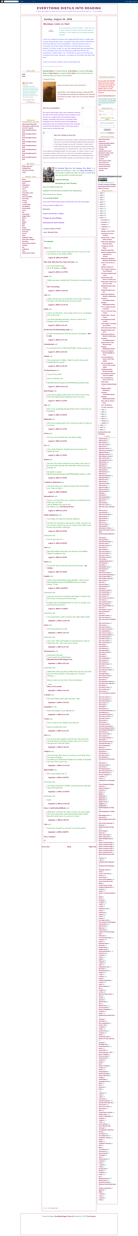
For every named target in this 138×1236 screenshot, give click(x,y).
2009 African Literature (105, 450)
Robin (46, 309)
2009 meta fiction (104, 483)
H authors (101, 955)
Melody (24, 222)
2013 (101, 208)
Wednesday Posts (104, 1178)
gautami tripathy (29, 83)
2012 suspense (103, 660)
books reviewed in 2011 (105, 852)
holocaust (101, 961)
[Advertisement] (71, 30)
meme (100, 996)
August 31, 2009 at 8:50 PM (57, 543)
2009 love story (103, 479)
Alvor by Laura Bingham (51, 108)
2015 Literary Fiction (105, 749)
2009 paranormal (104, 491)
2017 (101, 199)
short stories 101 (104, 162)
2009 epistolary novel (105, 460)
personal (101, 1042)
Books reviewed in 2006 (105, 842)
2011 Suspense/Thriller (105, 635)
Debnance (25, 195)
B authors (101, 790)
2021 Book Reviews (104, 772)
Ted (23, 247)
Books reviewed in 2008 (105, 846)
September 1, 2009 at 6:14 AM (58, 731)
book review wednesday (106, 823)
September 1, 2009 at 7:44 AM (58, 747)
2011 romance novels (105, 633)
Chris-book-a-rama (27, 193)
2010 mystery (103, 580)
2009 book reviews (104, 454)
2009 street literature (105, 514)
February (104, 421)
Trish (23, 251)
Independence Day (104, 967)
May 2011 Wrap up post (105, 994)
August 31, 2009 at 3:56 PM (57, 415)
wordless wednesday (105, 1188)
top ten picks (102, 1151)
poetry (100, 1048)
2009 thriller (102, 520)
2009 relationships (104, 497)
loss (100, 988)
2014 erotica (102, 704)
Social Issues (102, 1108)
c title (100, 860)
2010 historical (103, 569)
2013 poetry (102, 679)
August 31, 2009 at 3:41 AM (57, 325)
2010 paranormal (104, 586)
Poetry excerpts (103, 1056)
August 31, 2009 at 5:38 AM (57, 366)
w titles (101, 1174)
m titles (101, 992)
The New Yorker (103, 168)
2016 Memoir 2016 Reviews (107, 759)
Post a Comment (49, 836)
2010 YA (101, 613)
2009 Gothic (102, 466)
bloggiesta (102, 804)
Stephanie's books (27, 237)
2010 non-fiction (103, 584)
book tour (101, 825)
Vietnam (101, 1170)
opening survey (103, 1031)
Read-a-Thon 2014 (104, 1075)
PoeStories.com (103, 157)
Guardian (101, 149)
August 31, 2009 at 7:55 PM (57, 478)
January (103, 423)
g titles (101, 941)
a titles (101, 778)
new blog (101, 1019)
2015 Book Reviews (104, 743)
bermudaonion (49, 344)
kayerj (46, 561)
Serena (24, 233)
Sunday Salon (103, 1114)
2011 (101, 213)
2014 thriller (102, 739)
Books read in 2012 (104, 835)
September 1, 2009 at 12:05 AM (59, 620)
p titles (101, 1035)
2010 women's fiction (105, 609)
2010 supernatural (104, 604)
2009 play (101, 493)
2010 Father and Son (105, 557)
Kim (23, 212)
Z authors (101, 1198)
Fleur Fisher (25, 198)
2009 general (102, 464)
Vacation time (102, 1168)
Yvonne (46, 719)
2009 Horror (102, 473)
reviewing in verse (104, 1081)
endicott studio (103, 147)
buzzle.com (102, 141)
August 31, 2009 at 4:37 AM (57, 340)
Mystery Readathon (104, 1009)
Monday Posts (103, 1005)
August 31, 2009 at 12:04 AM (58, 290)
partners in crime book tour (106, 1038)
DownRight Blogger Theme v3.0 (64, 1216)
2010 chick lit (102, 547)
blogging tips (102, 805)
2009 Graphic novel (104, 468)
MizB (23, 224)
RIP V (100, 1085)
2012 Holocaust (103, 648)
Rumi (100, 1089)
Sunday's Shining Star (105, 1116)
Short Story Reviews (28, 170)
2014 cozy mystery (104, 697)
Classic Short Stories (105, 145)
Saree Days (102, 1099)
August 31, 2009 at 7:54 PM (57, 455)
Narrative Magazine (104, 155)
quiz (100, 1064)
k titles (101, 978)
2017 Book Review (104, 769)
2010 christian (103, 549)
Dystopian (102, 901)
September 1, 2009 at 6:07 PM (58, 777)
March (103, 418)
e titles (101, 904)
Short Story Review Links (29, 124)
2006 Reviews (103, 440)
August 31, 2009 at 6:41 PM (57, 441)
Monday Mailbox (48, 71)
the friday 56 (102, 1133)
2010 (101, 215)
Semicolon (25, 231)
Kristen (46, 459)
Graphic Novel (103, 947)
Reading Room (26, 168)
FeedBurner (110, 133)
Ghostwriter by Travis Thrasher (53, 222)
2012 (101, 211)
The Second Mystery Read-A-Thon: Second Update (108, 365)
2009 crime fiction (104, 458)
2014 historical (103, 708)
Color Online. (71, 73)
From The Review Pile (105, 937)
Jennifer (47, 576)
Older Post (92, 846)
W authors (102, 1172)
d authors (101, 889)
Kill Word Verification (105, 980)
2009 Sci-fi (102, 501)
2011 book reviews (104, 615)
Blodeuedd (47, 419)
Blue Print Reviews (104, 139)
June (103, 412)
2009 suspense (103, 516)
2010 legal (102, 570)
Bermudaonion (26, 181)
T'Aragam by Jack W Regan (52, 218)
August (103, 229)
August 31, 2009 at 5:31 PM (57, 429)
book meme (102, 817)
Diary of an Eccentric (54, 686)
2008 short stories (104, 448)
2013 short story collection (106, 683)
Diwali (100, 897)
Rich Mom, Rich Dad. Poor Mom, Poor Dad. (59, 262)
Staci (45, 735)
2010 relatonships (104, 594)
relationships (102, 1079)
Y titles (101, 1196)
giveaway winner (103, 943)
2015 (101, 204)
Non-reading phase (104, 1023)
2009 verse (102, 522)
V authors (101, 1165)
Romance (101, 1087)
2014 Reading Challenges (106, 730)
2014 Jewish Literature (105, 714)
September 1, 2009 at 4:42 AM (58, 663)
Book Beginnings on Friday (106, 807)
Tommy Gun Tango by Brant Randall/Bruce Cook (107, 353)
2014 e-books (102, 703)
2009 (101, 217)
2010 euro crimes (104, 555)
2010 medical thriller (104, 576)
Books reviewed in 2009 (105, 848)
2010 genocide (103, 563)
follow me (101, 928)
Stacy (23, 235)
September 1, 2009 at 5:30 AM (58, 702)
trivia (100, 1157)
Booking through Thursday (106, 827)
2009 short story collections (107, 507)
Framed (24, 200)
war (100, 1176)
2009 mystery (103, 485)
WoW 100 (101, 1190)
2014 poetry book (104, 724)
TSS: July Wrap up (106, 405)
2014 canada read (104, 689)
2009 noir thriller (103, 487)
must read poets (103, 1007)
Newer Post (46, 846)
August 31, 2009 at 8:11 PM (57, 510)
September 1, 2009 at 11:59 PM (58, 791)
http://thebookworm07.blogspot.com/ (59, 659)
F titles (101, 916)
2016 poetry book (104, 765)
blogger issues (103, 802)
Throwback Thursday (105, 1143)
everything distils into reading (69, 8)
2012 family (102, 644)
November (104, 222)
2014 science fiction (104, 734)
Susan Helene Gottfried (28, 243)
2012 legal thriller (104, 650)
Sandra (24, 228)
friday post (102, 935)
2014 (101, 206)
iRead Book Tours (104, 970)
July (102, 409)
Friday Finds (104, 382)
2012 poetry (102, 656)
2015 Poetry (102, 751)
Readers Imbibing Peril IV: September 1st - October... (108, 254)
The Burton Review (67, 506)
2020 (101, 195)
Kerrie (24, 210)
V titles (101, 1167)
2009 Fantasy (102, 462)
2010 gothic (102, 565)
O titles (101, 1029)
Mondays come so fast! (108, 231)
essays (101, 910)
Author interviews (104, 788)
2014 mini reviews (104, 718)
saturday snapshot (104, 1101)
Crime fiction (102, 877)
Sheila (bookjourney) (51, 515)
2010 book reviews (104, 545)
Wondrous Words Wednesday (107, 1184)
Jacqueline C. (48, 707)
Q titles (101, 1062)
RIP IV (100, 1083)
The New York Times (104, 166)
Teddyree (47, 751)
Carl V (24, 189)
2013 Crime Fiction (104, 668)
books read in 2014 (104, 836)
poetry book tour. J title (105, 1052)
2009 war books (103, 524)
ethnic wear (102, 912)
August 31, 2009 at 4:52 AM (57, 352)
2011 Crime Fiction (104, 623)
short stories (102, 1104)
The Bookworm (49, 651)
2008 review (102, 446)
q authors (101, 1060)
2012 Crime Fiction (104, 642)
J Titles (101, 974)
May (102, 414)
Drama (101, 899)
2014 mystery (103, 720)
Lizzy (46, 248)
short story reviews (104, 1106)
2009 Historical (103, 472)
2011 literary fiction (104, 627)
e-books (101, 906)
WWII (100, 1192)
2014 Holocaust (103, 712)
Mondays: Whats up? (107, 267)
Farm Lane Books (27, 196)
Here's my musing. (53, 286)
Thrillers (101, 1141)
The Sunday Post (103, 1135)
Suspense (101, 1118)
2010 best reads (103, 543)
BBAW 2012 (102, 800)
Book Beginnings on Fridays (107, 811)
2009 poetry (102, 495)
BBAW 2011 (102, 798)
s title (100, 1095)
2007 (101, 427)
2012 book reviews (104, 638)
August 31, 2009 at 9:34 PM (57, 572)
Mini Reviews (102, 1001)
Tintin (100, 1145)
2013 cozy (102, 666)
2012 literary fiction (104, 652)
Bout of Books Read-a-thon (106, 854)
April (102, 416)
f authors (101, 914)
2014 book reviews (104, 687)
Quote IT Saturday (104, 1066)
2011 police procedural (105, 629)
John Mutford (26, 206)
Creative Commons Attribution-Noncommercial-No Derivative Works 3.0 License (107, 186)
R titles (101, 1069)
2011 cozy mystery (104, 617)
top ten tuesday (103, 1153)
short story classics (104, 164)
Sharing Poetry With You (106, 1102)
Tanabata (24, 245)
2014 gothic (102, 706)
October (103, 224)
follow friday (102, 926)
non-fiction (102, 1021)
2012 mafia (102, 654)
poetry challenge (103, 1054)
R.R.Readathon (103, 1071)
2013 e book (102, 671)
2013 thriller (102, 685)
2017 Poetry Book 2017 (105, 770)
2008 (101, 425)
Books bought (103, 831)
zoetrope (101, 170)
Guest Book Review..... (105, 951)
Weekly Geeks (103, 1180)
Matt (23, 220)
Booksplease (26, 185)
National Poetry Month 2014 (107, 1015)
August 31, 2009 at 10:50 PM (58, 588)
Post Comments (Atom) (53, 1208)
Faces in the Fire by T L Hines (53, 213)
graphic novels (103, 949)
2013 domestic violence (105, 670)
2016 (101, 202)
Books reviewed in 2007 (105, 844)
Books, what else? (27, 166)
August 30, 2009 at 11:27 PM (58, 272)
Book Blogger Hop (104, 815)
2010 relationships (104, 592)
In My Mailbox (73, 71)
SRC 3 (100, 1110)
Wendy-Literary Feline (28, 253)
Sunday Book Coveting (105, 1112)
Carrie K (24, 191)
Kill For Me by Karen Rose (108, 328)
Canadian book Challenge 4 (106, 866)
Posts (102, 111)
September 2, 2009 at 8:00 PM (58, 832)
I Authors (101, 963)
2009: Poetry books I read (106, 530)
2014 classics (103, 691)
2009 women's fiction (105, 528)
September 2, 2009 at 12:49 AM (59, 803)
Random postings (104, 1073)
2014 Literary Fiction (105, 716)
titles (100, 1147)
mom (100, 1003)
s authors (101, 1093)
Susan (46, 276)
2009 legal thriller (104, 477)
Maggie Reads (26, 216)
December (104, 220)
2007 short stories (104, 444)
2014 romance (103, 732)
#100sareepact (103, 438)
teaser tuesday (103, 1124)
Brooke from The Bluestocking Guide (57, 329)
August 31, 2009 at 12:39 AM (58, 304)
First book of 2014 (104, 920)
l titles (100, 984)
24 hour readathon (104, 774)
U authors (101, 1161)
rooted (24, 172)
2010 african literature (105, 541)
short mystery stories (105, 160)
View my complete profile (28, 99)
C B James (25, 187)
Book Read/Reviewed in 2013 (107, 819)
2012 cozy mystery (104, 640)
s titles (101, 1097)
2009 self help (103, 503)
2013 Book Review (104, 664)
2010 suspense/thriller (105, 605)
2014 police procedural (105, 726)
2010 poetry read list (105, 590)
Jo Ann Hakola (26, 204)
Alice (45, 824)
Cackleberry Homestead (52, 482)
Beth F (24, 183)
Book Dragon (48, 391)
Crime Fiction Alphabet (105, 879)
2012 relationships (104, 658)
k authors (101, 976)
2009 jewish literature (105, 475)
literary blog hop (103, 986)
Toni (45, 547)
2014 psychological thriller (106, 728)
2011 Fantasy (102, 625)
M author (101, 990)
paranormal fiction (104, 1036)
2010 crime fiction (104, 553)
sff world (101, 159)
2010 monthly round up (105, 578)
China (100, 871)
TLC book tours (103, 1149)
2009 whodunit (103, 526)
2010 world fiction (104, 611)
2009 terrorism (103, 518)
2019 (101, 197)
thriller (100, 1139)
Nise (23, 226)
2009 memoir (102, 481)
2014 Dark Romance (105, 701)
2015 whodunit (103, 757)
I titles (100, 965)
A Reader (47, 695)
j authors (101, 972)
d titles (101, 891)
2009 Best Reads (104, 452)
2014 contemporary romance (107, 693)
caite (45, 295)
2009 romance (103, 499)
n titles (101, 1013)
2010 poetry (102, 588)
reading (101, 1077)
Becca (24, 179)
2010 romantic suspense (106, 598)
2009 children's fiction (105, 456)
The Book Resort (50, 370)
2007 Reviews (103, 442)
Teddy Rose (25, 249)
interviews (102, 969)
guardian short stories (105, 151)
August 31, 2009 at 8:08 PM (57, 492)
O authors (101, 1027)
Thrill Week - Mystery (105, 1137)
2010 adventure (103, 539)
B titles (101, 792)
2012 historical (103, 646)
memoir (101, 998)
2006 (101, 429)
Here (65, 268)
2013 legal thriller (104, 673)
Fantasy (101, 918)
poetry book (102, 1050)
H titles (101, 957)
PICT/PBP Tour (103, 1044)
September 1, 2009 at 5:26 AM (58, 690)
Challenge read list (104, 870)
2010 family (102, 538)
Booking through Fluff (107, 250)
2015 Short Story (103, 755)
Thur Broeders (91, 1216)
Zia (45, 445)
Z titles (101, 1200)
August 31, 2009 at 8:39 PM (57, 531)
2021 (101, 193)
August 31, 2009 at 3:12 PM (57, 400)
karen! (46, 625)
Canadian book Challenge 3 (106, 862)
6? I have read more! (107, 407)
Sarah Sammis (26, 229)
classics (101, 875)
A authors (101, 776)
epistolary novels (104, 908)
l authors (101, 982)
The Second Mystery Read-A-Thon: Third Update (107, 359)
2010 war (101, 607)
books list (101, 833)
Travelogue (102, 1155)
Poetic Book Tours (104, 1046)
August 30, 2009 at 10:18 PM (58, 257)
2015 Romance (103, 753)
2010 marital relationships (106, 574)
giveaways (102, 945)
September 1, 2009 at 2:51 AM (58, 647)
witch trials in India (104, 1182)
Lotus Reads (25, 214)
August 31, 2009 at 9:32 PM (57, 557)
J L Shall (24, 202)
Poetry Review (103, 1058)
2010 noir (101, 582)
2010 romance (103, 596)
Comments (104, 114)
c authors (101, 858)
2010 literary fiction (104, 572)
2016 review (102, 767)
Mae (45, 405)
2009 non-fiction (103, 489)
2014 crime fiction (104, 699)
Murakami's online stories (106, 153)
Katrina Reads (26, 208)
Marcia (24, 218)
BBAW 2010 (102, 796)
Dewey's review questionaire (107, 893)
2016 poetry (102, 763)
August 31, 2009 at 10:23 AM (58, 386)
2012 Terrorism (103, 662)
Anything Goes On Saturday (107, 780)
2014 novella (102, 722)
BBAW (100, 794)
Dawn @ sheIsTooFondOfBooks (55, 808)
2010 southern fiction (105, 602)
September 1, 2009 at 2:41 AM (58, 632)
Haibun (101, 959)
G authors (101, 939)
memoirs (101, 1000)
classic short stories (105, 873)
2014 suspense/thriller (105, 738)
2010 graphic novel (104, 567)
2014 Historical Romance (106, 710)
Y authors (101, 1194)
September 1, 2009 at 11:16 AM (59, 765)
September (104, 226)
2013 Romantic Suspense (106, 681)
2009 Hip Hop (102, 470)
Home (69, 846)
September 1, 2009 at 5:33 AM (58, 714)
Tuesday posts (103, 1159)
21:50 (58, 228)
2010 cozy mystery (104, 551)
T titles (101, 1122)
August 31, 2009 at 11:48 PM (58, 608)
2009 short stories (104, 504)
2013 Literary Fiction (105, 675)
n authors (101, 1011)
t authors (101, 1120)
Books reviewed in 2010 (105, 850)
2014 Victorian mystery (105, 741)
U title (100, 1163)
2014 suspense (103, 736)
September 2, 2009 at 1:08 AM (58, 820)
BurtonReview (49, 496)
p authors (101, 1033)
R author (101, 1067)
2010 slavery (102, 600)
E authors (101, 902)
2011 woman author (104, 637)
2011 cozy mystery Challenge (107, 619)
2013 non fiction (103, 677)
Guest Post (102, 953)
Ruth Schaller (49, 770)
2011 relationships (104, 631)
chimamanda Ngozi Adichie (106, 143)
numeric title (102, 1025)
